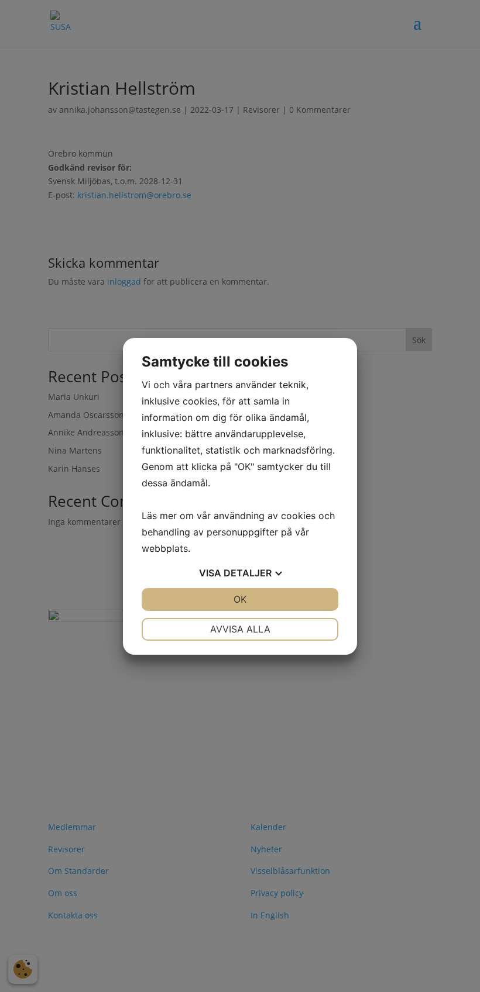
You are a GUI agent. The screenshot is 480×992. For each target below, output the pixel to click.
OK (240, 599)
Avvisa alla (240, 629)
